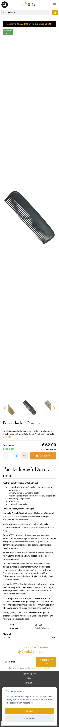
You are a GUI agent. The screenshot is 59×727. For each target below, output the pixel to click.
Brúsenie (29, 683)
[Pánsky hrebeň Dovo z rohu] (29, 217)
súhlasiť (29, 711)
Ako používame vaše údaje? (41, 668)
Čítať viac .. (7, 437)
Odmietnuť (29, 718)
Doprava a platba (29, 673)
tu (32, 703)
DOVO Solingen (42, 628)
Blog (29, 678)
